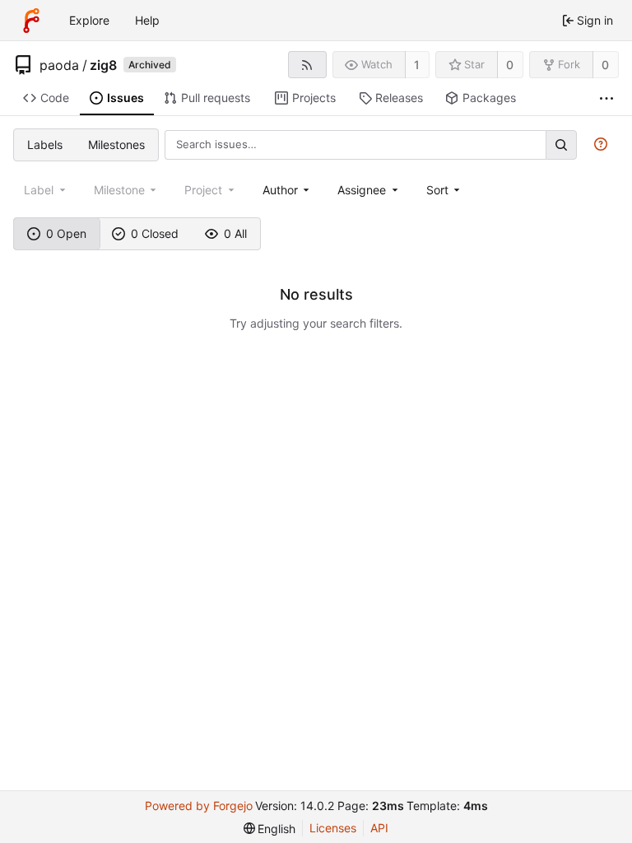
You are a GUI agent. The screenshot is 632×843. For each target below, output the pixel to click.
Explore (89, 20)
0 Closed (155, 233)
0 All (235, 233)
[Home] (31, 20)
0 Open (66, 233)
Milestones (116, 144)
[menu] (445, 190)
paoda (59, 65)
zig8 (103, 65)
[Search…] (561, 144)
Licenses (332, 828)
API (379, 828)
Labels (45, 144)
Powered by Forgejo (199, 806)
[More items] (606, 98)
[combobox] (287, 190)
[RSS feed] (307, 64)
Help (147, 20)
